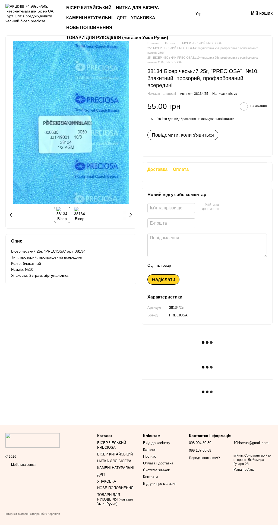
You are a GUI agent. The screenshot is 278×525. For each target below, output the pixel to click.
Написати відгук (224, 94)
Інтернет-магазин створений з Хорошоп (32, 513)
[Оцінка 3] (197, 265)
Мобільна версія (23, 465)
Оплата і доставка (158, 463)
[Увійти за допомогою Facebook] (225, 207)
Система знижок (156, 470)
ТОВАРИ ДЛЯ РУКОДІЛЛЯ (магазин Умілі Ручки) (117, 37)
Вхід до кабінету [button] (156, 443)
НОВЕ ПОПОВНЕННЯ (89, 27)
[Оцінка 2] (188, 265)
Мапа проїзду (243, 469)
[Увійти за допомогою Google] (233, 207)
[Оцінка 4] (206, 265)
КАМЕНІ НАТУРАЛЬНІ (89, 17)
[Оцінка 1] (180, 265)
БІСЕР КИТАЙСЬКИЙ (89, 7)
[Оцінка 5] (214, 265)
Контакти (150, 477)
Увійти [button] (162, 119)
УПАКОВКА (143, 17)
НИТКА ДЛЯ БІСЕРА (137, 7)
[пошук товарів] (184, 18)
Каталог (149, 450)
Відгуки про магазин (159, 484)
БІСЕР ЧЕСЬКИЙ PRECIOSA (111, 445)
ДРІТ (122, 17)
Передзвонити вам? (204, 458)
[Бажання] (216, 13)
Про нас (149, 456)
